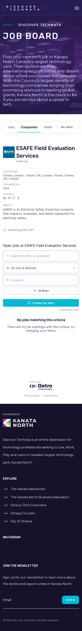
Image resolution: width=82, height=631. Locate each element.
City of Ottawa (21, 521)
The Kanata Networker (28, 489)
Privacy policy (32, 395)
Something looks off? (21, 229)
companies (29, 127)
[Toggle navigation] (77, 8)
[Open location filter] (74, 280)
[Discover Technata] (24, 8)
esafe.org (22, 161)
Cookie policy (50, 395)
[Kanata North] (41, 423)
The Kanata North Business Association (39, 497)
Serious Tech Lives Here (28, 505)
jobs (11, 127)
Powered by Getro (69, 309)
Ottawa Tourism (22, 513)
